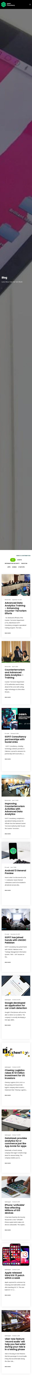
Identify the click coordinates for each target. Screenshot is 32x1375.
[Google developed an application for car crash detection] (16, 986)
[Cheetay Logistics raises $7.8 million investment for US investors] (16, 1053)
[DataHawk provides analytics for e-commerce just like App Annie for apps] (16, 1120)
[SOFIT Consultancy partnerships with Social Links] (16, 719)
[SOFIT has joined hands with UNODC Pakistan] (16, 919)
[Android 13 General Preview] (16, 853)
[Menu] (29, 4)
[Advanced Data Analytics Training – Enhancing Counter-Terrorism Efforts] (16, 585)
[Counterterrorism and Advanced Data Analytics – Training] (16, 652)
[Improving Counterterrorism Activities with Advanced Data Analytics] (16, 786)
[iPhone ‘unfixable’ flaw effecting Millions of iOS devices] (16, 1187)
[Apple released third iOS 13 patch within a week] (16, 1254)
